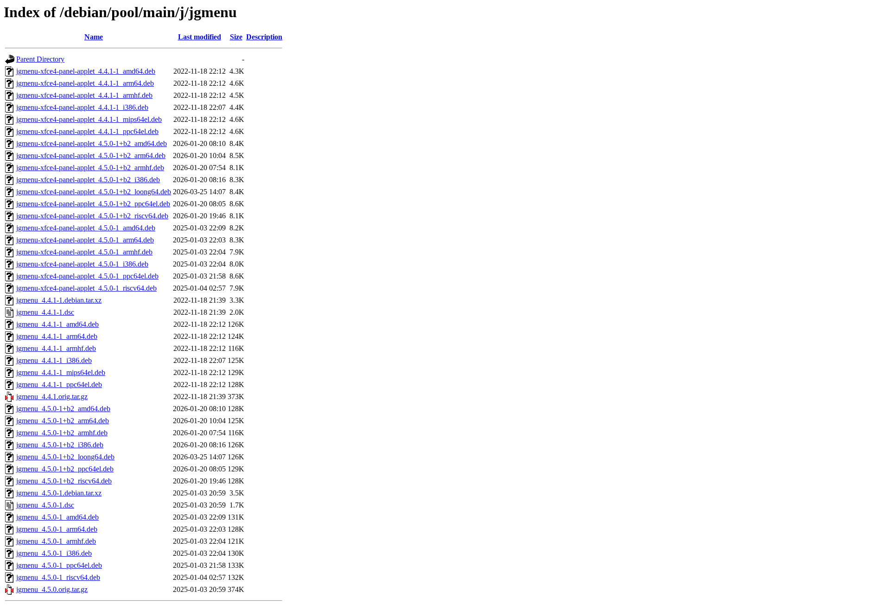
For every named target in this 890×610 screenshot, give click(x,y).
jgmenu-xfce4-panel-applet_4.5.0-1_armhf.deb (84, 252)
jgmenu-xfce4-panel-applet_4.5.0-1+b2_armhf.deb (90, 168)
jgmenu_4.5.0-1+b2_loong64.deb (65, 457)
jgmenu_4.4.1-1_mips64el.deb (60, 372)
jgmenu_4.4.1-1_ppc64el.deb (59, 384)
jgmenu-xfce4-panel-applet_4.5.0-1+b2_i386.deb (88, 180)
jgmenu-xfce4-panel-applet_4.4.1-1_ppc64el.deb (87, 131)
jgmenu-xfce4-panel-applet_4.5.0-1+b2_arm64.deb (90, 155)
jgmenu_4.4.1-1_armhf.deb (56, 348)
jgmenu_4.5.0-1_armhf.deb (56, 541)
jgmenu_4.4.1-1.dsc (45, 312)
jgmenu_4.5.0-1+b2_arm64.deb (62, 421)
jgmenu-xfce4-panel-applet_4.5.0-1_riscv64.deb (86, 288)
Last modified (199, 37)
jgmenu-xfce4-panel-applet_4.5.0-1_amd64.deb (85, 228)
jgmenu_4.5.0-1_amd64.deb (57, 517)
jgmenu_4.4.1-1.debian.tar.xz (59, 300)
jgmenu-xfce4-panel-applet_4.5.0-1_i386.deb (82, 264)
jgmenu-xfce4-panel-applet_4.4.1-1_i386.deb (82, 107)
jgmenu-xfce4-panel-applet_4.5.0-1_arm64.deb (85, 240)
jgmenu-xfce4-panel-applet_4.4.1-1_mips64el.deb (89, 119)
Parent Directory (40, 59)
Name (93, 37)
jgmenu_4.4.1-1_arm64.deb (56, 336)
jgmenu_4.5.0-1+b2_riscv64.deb (64, 481)
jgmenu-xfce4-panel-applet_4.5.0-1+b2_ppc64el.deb (93, 204)
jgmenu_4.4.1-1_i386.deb (54, 360)
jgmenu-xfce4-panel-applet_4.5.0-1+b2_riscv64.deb (92, 216)
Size (236, 37)
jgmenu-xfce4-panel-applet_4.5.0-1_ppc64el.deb (87, 276)
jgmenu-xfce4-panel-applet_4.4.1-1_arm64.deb (85, 83)
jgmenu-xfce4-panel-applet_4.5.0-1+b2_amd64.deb (91, 143)
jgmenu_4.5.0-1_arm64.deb (56, 529)
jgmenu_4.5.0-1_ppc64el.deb (59, 565)
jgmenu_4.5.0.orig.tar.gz (52, 589)
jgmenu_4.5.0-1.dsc (45, 505)
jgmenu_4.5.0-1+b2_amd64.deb (63, 409)
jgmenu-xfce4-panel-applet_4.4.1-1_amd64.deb (85, 71)
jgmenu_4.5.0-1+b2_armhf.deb (62, 433)
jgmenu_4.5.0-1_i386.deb (54, 553)
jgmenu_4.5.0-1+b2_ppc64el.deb (65, 469)
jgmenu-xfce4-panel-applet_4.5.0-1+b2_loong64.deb (93, 192)
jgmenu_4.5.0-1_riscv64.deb (58, 577)
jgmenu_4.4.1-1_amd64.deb (57, 324)
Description (264, 37)
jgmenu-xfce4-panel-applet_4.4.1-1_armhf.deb (84, 95)
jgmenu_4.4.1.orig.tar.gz (52, 396)
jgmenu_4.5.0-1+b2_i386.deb (59, 445)
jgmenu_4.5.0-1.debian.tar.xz (59, 493)
